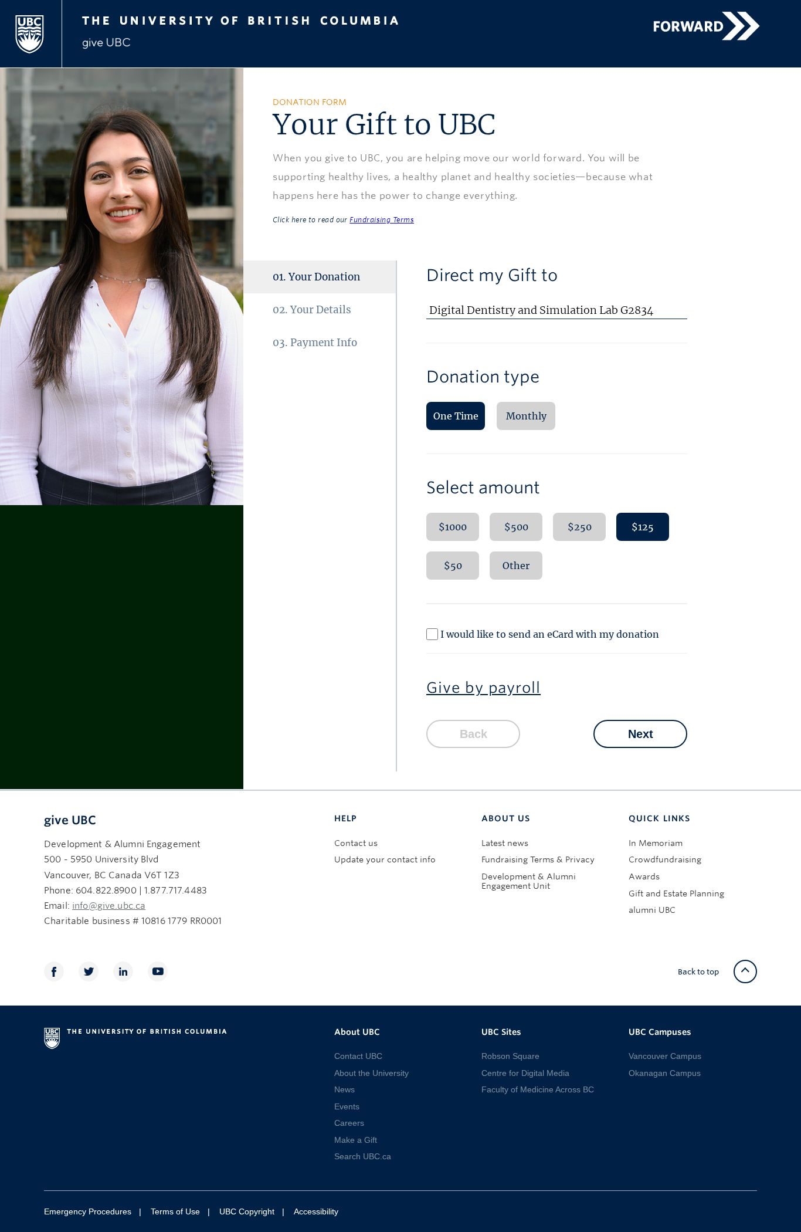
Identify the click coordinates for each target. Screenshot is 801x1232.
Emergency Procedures (87, 1211)
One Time (455, 416)
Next (640, 733)
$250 (580, 527)
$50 (453, 565)
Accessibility (316, 1211)
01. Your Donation (316, 276)
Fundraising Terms (381, 219)
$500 (516, 527)
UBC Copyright (246, 1211)
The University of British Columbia (261, 19)
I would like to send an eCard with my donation (549, 634)
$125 (643, 527)
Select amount (483, 487)
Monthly (526, 416)
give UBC (70, 820)
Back (473, 733)
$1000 (453, 527)
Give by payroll (483, 687)
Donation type (482, 377)
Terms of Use (175, 1211)
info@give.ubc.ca (108, 906)
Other (516, 565)
